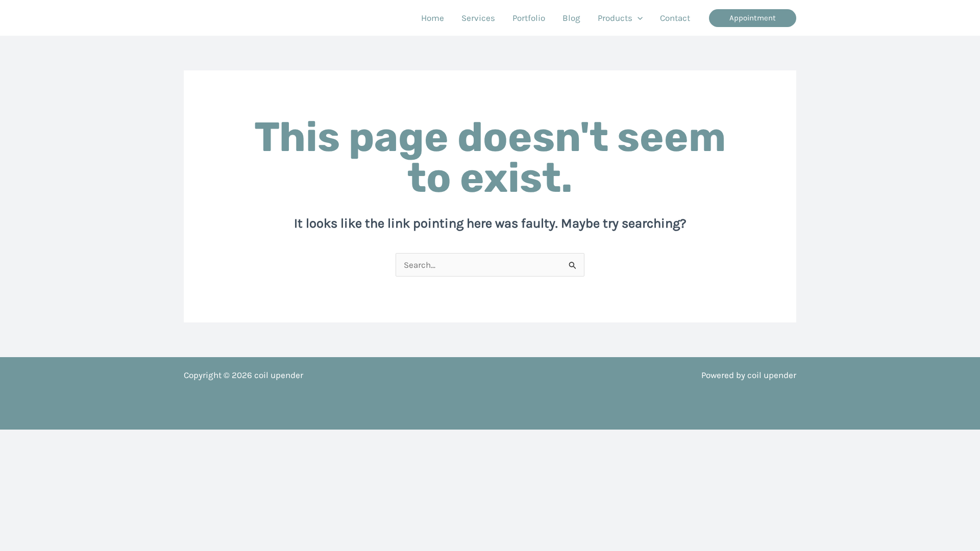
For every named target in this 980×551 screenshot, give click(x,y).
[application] (637, 18)
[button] (752, 18)
